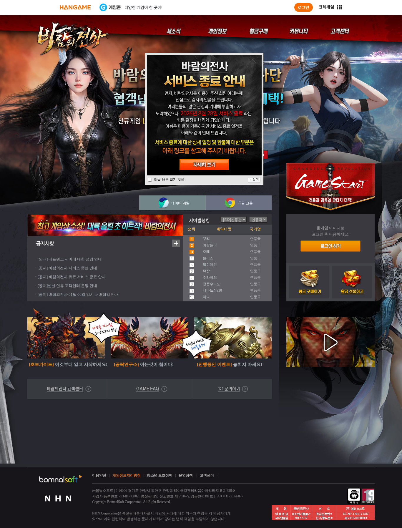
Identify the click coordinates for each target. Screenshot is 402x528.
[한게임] (75, 7)
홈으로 (72, 40)
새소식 (174, 34)
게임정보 (219, 34)
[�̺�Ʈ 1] (263, 154)
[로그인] (303, 7)
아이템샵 (259, 34)
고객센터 (339, 34)
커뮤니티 (300, 34)
